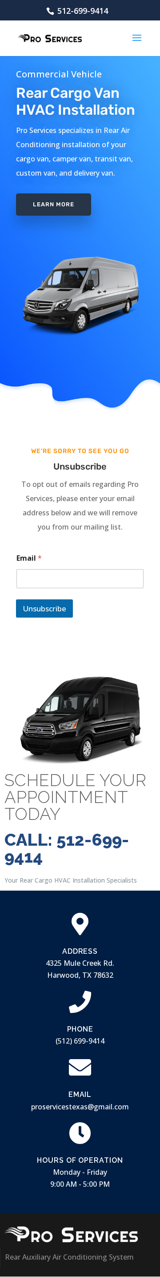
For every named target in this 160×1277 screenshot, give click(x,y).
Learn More (53, 204)
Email (29, 558)
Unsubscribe (44, 608)
